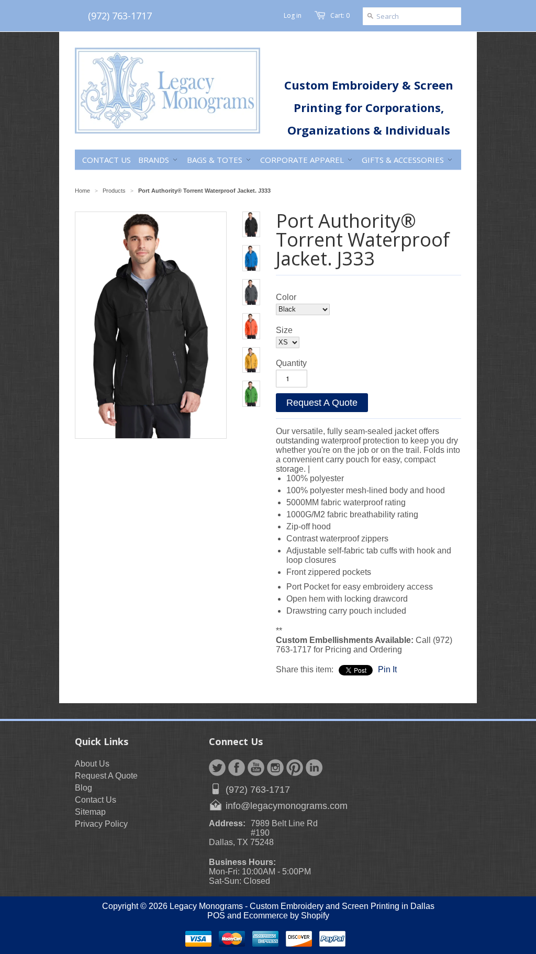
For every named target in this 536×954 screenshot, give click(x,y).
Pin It (387, 669)
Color (286, 297)
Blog (83, 787)
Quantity (291, 363)
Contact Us (95, 799)
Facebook (236, 767)
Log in (293, 15)
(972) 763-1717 (120, 15)
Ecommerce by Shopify (286, 915)
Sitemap (90, 811)
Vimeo (314, 767)
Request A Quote (322, 402)
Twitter (217, 767)
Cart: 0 (340, 15)
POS (216, 915)
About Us (92, 763)
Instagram (275, 767)
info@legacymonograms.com (287, 806)
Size (284, 330)
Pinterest (294, 767)
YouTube (256, 767)
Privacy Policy (101, 823)
